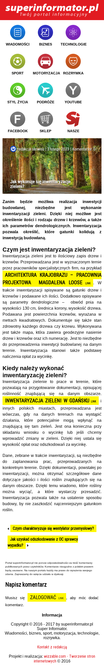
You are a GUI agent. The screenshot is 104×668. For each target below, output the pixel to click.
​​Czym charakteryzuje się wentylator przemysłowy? (53, 528)
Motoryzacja (46, 73)
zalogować (43, 597)
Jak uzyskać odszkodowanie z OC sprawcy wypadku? (43, 542)
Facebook (18, 131)
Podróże (45, 102)
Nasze (73, 131)
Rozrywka (73, 73)
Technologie (74, 44)
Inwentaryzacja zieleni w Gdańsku (47, 401)
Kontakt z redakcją (52, 647)
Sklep (45, 131)
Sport (18, 73)
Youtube (73, 102)
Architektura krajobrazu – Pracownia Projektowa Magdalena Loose (52, 278)
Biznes (45, 44)
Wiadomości (18, 44)
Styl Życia (17, 102)
